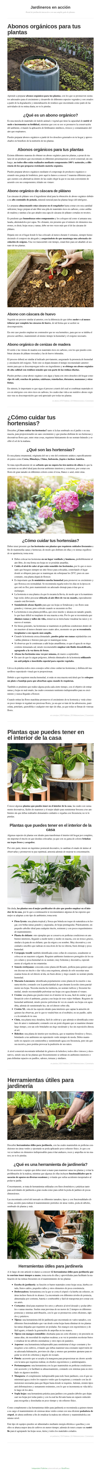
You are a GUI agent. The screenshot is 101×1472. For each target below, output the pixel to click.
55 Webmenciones (77, 715)
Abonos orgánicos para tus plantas (44, 29)
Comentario (89, 401)
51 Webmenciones (77, 1436)
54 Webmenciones (77, 401)
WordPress (65, 1468)
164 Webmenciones (77, 1063)
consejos (55, 715)
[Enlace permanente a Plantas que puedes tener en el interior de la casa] (50, 802)
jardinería (55, 1436)
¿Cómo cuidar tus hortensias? (31, 420)
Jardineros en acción (50, 7)
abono (57, 401)
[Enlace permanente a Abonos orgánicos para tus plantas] (50, 92)
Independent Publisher (40, 1468)
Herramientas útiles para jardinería (40, 1083)
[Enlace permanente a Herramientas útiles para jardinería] (50, 1141)
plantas (55, 1063)
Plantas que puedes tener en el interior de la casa (45, 735)
